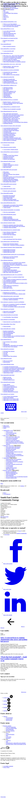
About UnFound (6, 96)
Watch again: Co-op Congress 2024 (11, 400)
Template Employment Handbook (10, 179)
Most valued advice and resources (10, 113)
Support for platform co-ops (9, 92)
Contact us (8, 740)
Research (5, 40)
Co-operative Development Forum (10, 366)
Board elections (6, 362)
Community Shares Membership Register (12, 220)
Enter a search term (5, 418)
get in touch (6, 534)
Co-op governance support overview (11, 128)
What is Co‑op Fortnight (8, 312)
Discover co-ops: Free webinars (10, 59)
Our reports (5, 355)
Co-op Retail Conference (8, 388)
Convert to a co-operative (8, 58)
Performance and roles (8, 157)
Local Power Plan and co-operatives (11, 121)
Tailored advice (6, 173)
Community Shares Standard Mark (10, 226)
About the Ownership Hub (9, 79)
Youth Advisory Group (8, 372)
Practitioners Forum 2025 (8, 389)
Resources (5, 15)
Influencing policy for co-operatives (11, 262)
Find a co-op (6, 16)
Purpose (5, 154)
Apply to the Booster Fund (9, 239)
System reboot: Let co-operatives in (10, 285)
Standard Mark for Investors (9, 249)
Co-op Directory (6, 494)
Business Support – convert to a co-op (11, 102)
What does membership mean (9, 33)
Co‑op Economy (6, 268)
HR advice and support (8, 116)
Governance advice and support (10, 114)
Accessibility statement (8, 766)
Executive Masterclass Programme (10, 391)
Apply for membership (8, 333)
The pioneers (6, 90)
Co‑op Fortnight (6, 269)
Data (4, 41)
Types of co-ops (6, 32)
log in (20, 530)
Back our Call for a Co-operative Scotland (12, 277)
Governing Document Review (9, 132)
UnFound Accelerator (8, 87)
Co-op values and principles (9, 31)
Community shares (7, 119)
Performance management (8, 196)
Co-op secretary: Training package (10, 149)
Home (4, 492)
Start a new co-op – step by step (10, 55)
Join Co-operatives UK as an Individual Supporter (14, 335)
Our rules (5, 353)
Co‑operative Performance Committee (11, 370)
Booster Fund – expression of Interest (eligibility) (13, 245)
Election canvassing (7, 166)
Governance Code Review (9, 134)
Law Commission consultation (9, 280)
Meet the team (6, 344)
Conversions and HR (7, 104)
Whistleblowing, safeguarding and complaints (13, 345)
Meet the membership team (9, 332)
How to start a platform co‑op (9, 91)
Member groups (6, 356)
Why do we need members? (9, 212)
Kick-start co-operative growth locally (11, 267)
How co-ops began (7, 26)
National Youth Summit (8, 390)
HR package (6, 171)
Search (4, 19)
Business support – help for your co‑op (11, 118)
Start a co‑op (6, 435)
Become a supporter (10, 730)
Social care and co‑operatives (9, 281)
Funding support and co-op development (12, 122)
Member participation (7, 218)
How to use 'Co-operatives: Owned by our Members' (14, 304)
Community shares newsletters (9, 227)
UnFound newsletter (7, 97)
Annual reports (9, 718)
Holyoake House (7, 346)
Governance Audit (7, 131)
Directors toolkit (6, 163)
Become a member (7, 470)
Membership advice (7, 117)
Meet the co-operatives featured (10, 305)
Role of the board (7, 167)
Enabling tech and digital (8, 271)
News (4, 14)
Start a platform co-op (8, 74)
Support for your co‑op (8, 445)
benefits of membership (22, 533)
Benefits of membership (8, 331)
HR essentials (6, 181)
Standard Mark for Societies (9, 250)
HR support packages (8, 174)
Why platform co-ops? (8, 88)
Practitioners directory (8, 123)
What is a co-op (6, 24)
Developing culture (7, 180)
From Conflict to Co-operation (9, 140)
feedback (22, 486)
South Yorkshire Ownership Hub (10, 82)
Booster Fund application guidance (10, 243)
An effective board (7, 155)
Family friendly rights (8, 198)
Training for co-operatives (8, 385)
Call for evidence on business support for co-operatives (15, 279)
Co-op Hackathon (7, 317)
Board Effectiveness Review (9, 135)
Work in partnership (7, 286)
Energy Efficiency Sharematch (9, 232)
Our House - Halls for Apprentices (10, 299)
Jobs (4, 343)
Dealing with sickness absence (9, 199)
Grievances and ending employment (11, 200)
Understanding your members (9, 205)
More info (7, 8)
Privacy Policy (6, 767)
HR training (5, 175)
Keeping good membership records (10, 219)
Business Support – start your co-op (11, 66)
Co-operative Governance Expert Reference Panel (14, 367)
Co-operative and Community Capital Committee (13, 369)
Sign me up (23, 692)
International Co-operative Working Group (12, 371)
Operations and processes (8, 156)
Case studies (6, 12)
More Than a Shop (7, 272)
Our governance (6, 341)
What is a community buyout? (9, 103)
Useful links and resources (9, 35)
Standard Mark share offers (9, 252)
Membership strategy (7, 206)
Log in (4, 18)
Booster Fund (6, 234)
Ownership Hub (6, 72)
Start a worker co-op (7, 73)
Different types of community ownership (12, 109)
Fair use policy (6, 144)
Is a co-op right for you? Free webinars (11, 60)
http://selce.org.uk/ (4, 516)
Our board (5, 351)
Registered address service (9, 379)
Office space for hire (7, 378)
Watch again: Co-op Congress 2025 (11, 398)
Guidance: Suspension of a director (10, 164)
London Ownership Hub (8, 81)
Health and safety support (8, 178)
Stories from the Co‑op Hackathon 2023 (11, 321)
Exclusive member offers (8, 337)
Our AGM (5, 352)
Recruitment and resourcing (9, 195)
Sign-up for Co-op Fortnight (9, 311)
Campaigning (6, 458)
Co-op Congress (6, 386)
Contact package (6, 186)
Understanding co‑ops (8, 430)
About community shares (8, 233)
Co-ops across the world (8, 51)
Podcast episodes (7, 326)
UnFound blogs (6, 94)
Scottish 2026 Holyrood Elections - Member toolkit (14, 293)
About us (5, 716)
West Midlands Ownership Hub (10, 80)
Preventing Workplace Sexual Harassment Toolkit (14, 176)
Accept (2, 8)
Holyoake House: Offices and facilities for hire (16, 744)
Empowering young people (9, 263)
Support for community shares (9, 225)
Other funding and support (9, 258)
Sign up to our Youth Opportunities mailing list (13, 298)
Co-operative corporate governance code (12, 137)
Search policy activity (8, 288)
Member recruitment (7, 216)
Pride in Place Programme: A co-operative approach (14, 61)
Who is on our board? (8, 360)
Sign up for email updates (8, 67)
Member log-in (6, 426)
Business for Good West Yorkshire (10, 256)
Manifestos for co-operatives (9, 292)
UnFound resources (7, 93)
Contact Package (6, 129)
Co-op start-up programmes (9, 56)
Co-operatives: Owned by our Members (11, 265)
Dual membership (7, 334)
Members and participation (9, 159)
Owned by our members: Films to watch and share (14, 306)
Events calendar (6, 266)
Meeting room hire (7, 377)
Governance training (7, 130)
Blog (4, 10)
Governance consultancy (8, 136)
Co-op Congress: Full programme (10, 396)
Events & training (7, 13)
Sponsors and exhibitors (8, 397)
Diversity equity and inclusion (9, 191)
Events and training (10, 734)
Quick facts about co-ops (8, 34)
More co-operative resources (9, 46)
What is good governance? (9, 139)
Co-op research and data (8, 25)
